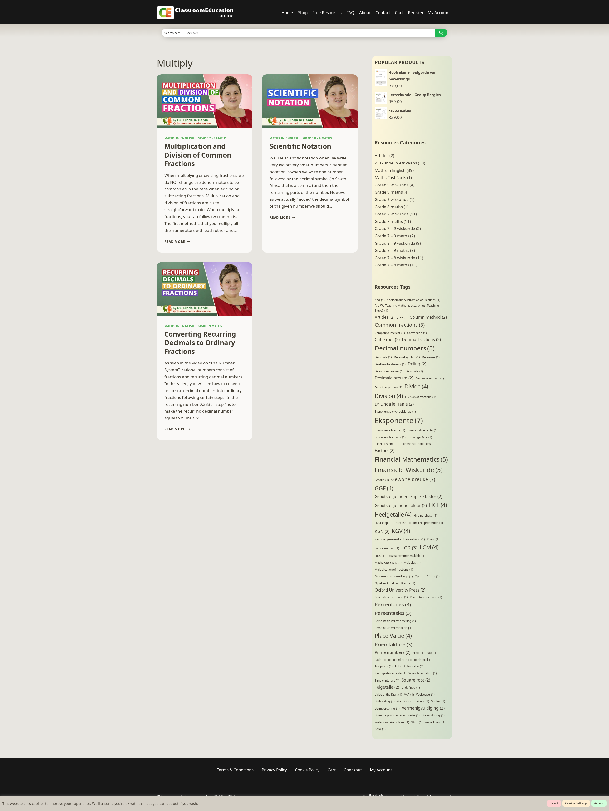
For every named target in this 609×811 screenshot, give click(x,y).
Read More (177, 241)
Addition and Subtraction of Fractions (413, 300)
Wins (416, 722)
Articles (381, 155)
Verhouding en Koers (413, 701)
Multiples (412, 563)
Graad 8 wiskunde (392, 199)
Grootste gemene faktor (401, 505)
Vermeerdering (387, 709)
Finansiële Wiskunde (409, 469)
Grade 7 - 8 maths (212, 138)
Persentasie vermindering (394, 628)
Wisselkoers (435, 722)
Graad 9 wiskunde (392, 185)
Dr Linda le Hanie (394, 404)
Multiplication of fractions (394, 569)
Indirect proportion (428, 523)
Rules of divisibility (409, 666)
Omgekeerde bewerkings (394, 576)
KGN (382, 531)
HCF (438, 505)
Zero (380, 729)
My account (381, 769)
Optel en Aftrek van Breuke (395, 583)
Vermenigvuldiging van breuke (397, 715)
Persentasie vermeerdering (395, 621)
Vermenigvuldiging (423, 708)
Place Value (393, 635)
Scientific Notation (300, 146)
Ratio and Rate (400, 660)
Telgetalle (387, 687)
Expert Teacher (387, 444)
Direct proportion (388, 387)
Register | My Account (429, 12)
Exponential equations (419, 444)
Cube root (387, 339)
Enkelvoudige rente (422, 430)
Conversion (417, 333)
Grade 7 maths (389, 221)
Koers (433, 539)
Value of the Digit (388, 694)
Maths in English (179, 138)
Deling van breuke (389, 371)
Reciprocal (423, 660)
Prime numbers (392, 652)
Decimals (383, 357)
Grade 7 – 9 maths (392, 236)
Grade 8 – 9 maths (392, 250)
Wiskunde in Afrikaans (396, 163)
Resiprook (384, 666)
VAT (409, 694)
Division (389, 396)
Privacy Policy (274, 769)
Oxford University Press (400, 590)
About (365, 12)
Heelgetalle (393, 514)
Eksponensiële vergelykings (395, 411)
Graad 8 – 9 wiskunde (395, 243)
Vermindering (433, 715)
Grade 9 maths (210, 326)
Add (380, 300)
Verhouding (385, 701)
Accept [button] (599, 803)
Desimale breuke (394, 378)
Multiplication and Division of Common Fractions (197, 155)
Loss (380, 556)
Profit (418, 653)
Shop (303, 12)
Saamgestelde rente (390, 673)
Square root (416, 680)
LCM (429, 547)
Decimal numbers (405, 348)
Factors (384, 450)
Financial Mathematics (411, 459)
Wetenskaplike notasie (392, 722)
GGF (384, 488)
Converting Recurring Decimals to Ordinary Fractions (200, 342)
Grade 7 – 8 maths (392, 265)
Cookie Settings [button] (576, 803)
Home (287, 12)
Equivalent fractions (390, 437)
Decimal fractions (421, 339)
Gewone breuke (413, 479)
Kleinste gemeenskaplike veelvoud (400, 539)
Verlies (438, 701)
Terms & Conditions (235, 769)
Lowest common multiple (406, 556)
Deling (417, 364)
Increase (403, 523)
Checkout (353, 769)
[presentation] (204, 101)
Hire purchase (425, 515)
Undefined (410, 688)
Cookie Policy (307, 769)
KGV (401, 531)
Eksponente (399, 420)
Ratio (380, 660)
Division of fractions (420, 397)
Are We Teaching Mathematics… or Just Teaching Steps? (407, 308)
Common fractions (400, 324)
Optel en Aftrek (427, 576)
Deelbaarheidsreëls (390, 364)
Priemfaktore (393, 644)
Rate (432, 653)
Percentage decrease (391, 597)
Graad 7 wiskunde (392, 214)
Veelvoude (425, 694)
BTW (402, 318)
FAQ (350, 12)
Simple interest (387, 680)
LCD (409, 547)
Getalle (382, 480)
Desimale (414, 371)
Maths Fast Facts (390, 177)
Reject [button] (554, 803)
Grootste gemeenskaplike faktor (408, 496)
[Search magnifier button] (441, 33)
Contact (382, 12)
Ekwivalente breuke (390, 430)
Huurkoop (384, 523)
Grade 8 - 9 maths (317, 138)
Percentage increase (426, 597)
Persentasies (393, 613)
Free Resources (327, 12)
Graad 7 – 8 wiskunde (395, 257)
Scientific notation (422, 673)
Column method (428, 317)
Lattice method (387, 548)
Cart (399, 12)
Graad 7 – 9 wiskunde (395, 228)
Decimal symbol (407, 357)
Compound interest (390, 333)
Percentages (393, 604)
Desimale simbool (429, 378)
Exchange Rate (420, 437)
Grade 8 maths (389, 206)
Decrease (431, 357)
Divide (416, 386)
